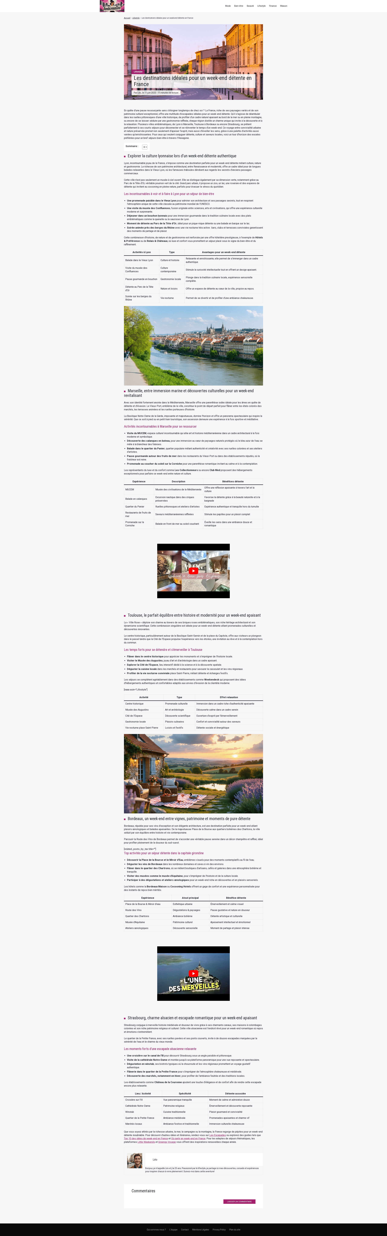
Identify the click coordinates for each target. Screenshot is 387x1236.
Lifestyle (261, 6)
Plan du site (234, 1229)
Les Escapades (217, 1135)
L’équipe (173, 1229)
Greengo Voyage (167, 1142)
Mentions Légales (200, 1229)
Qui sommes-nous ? (156, 1229)
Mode (228, 6)
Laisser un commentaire (239, 1201)
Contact (185, 1229)
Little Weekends (146, 1142)
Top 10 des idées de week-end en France (146, 1138)
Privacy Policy (219, 1229)
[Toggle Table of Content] (143, 147)
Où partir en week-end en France (188, 1138)
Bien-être (238, 6)
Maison (283, 6)
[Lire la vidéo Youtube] (193, 571)
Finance (273, 6)
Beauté (250, 6)
